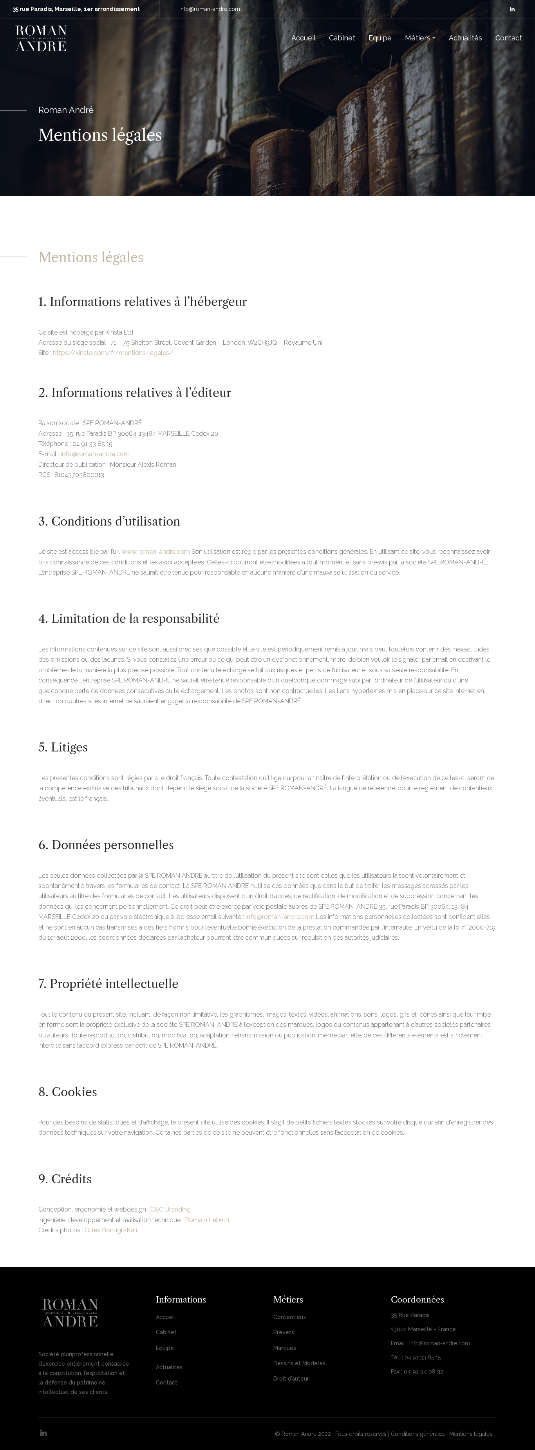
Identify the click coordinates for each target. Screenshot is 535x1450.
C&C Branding (170, 1209)
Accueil (165, 1317)
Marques (284, 1348)
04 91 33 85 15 (423, 1357)
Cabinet (166, 1332)
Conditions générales (418, 1434)
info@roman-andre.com (209, 9)
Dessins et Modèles (299, 1363)
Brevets (283, 1332)
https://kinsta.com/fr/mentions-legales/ (113, 353)
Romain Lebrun (207, 1220)
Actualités (169, 1367)
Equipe (165, 1348)
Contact (166, 1382)
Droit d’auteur (291, 1378)
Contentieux (289, 1317)
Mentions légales (470, 1434)
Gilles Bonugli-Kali (111, 1230)
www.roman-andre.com (155, 551)
